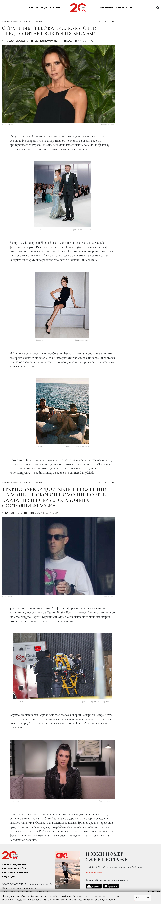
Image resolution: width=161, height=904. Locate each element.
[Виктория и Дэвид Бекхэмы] (62, 194)
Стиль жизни (105, 8)
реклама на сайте (14, 868)
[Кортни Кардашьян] (62, 769)
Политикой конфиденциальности (96, 899)
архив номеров (94, 872)
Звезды (33, 8)
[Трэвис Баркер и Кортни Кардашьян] (62, 666)
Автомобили (124, 8)
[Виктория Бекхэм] (62, 305)
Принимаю (142, 898)
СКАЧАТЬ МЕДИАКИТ (14, 864)
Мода (44, 8)
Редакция (8, 876)
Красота (55, 8)
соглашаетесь (60, 899)
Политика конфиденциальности (19, 888)
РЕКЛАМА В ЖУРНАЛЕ (15, 872)
